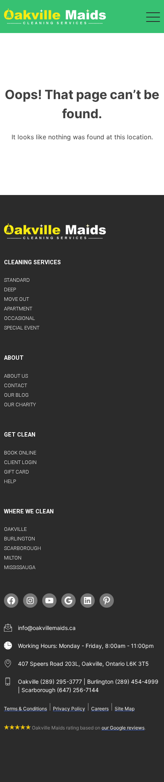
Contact (15, 385)
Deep (10, 290)
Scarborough (22, 548)
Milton (12, 558)
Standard (17, 280)
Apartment (18, 309)
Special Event (21, 328)
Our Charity (20, 405)
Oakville (15, 529)
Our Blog (16, 395)
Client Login (20, 462)
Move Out (16, 299)
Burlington (19, 539)
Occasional (19, 318)
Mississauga (19, 567)
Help (10, 481)
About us (16, 376)
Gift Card (16, 472)
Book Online (20, 453)
